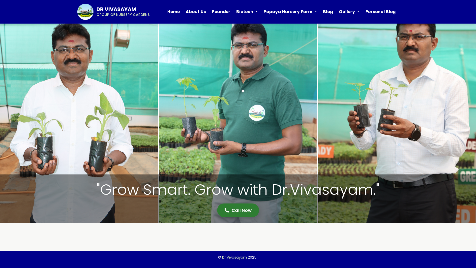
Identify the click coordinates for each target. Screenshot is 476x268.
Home (173, 12)
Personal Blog (380, 12)
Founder (221, 12)
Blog (328, 12)
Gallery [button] (347, 12)
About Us (196, 12)
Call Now (242, 210)
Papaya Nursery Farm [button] (288, 12)
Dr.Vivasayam (234, 257)
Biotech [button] (245, 12)
